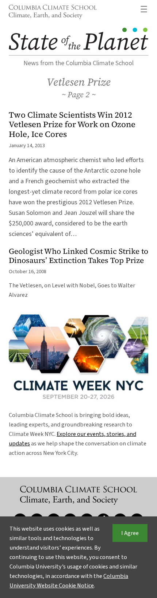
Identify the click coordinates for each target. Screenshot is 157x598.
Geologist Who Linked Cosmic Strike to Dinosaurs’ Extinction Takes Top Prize (78, 256)
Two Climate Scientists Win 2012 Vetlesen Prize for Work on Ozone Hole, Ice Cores (72, 124)
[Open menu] (143, 9)
